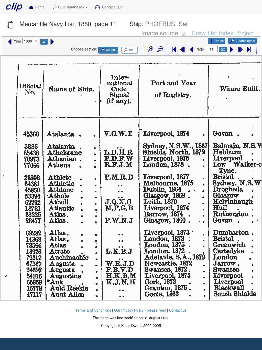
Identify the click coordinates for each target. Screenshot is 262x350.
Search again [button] (245, 40)
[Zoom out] (159, 49)
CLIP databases (71, 6)
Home (40, 6)
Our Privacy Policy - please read (140, 310)
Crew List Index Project (223, 32)
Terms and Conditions (93, 310)
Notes (219, 40)
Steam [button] (110, 49)
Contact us (178, 310)
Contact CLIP (112, 6)
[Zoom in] (150, 49)
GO (44, 41)
